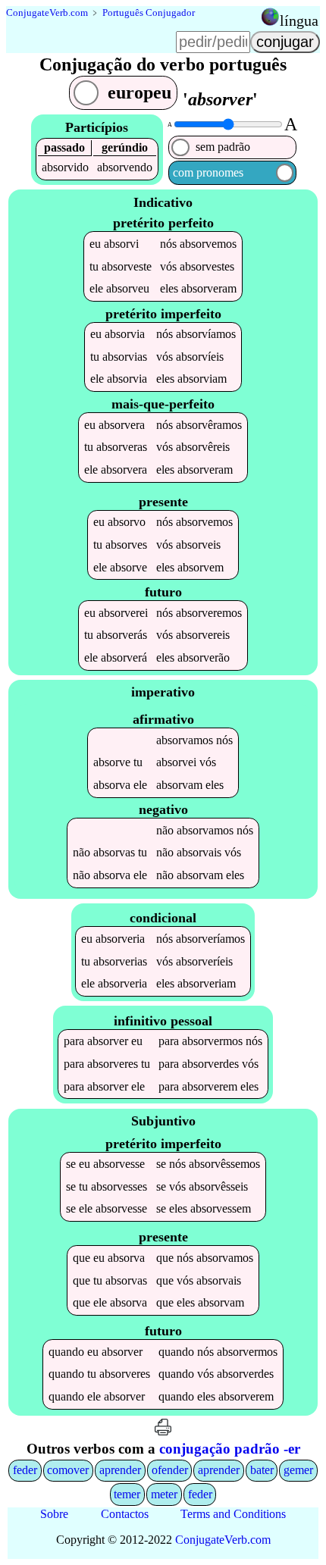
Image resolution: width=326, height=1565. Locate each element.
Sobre (54, 1513)
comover (68, 1469)
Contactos (125, 1513)
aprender (120, 1469)
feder (25, 1469)
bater (262, 1469)
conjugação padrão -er (229, 1449)
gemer (298, 1469)
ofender (170, 1469)
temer (127, 1494)
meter (164, 1494)
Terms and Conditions (233, 1513)
